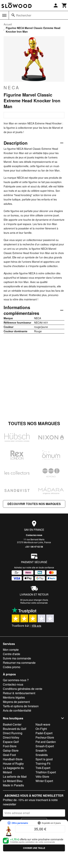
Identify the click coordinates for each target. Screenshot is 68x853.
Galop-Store (10, 750)
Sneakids (42, 755)
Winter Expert (44, 781)
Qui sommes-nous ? (16, 680)
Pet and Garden (46, 742)
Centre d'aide (11, 654)
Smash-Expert (45, 746)
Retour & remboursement (19, 693)
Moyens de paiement (16, 702)
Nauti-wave (43, 724)
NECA (12, 87)
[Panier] (64, 5)
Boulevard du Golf (14, 729)
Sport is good (44, 759)
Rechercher (23, 15)
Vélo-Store (42, 776)
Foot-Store (10, 746)
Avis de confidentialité (17, 710)
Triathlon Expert (46, 772)
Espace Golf (11, 742)
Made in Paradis (13, 785)
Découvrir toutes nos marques (34, 504)
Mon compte (11, 649)
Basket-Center (12, 724)
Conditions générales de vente (22, 689)
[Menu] (4, 15)
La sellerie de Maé (15, 776)
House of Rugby (13, 763)
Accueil (8, 24)
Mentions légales (14, 697)
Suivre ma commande (17, 658)
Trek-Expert (43, 768)
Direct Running (12, 733)
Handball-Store (12, 759)
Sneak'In (41, 750)
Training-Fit (43, 763)
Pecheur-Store (45, 737)
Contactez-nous (34, 535)
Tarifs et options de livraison (21, 706)
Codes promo (11, 667)
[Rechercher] (13, 15)
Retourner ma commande (19, 663)
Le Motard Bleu (12, 781)
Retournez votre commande (34, 602)
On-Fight (41, 729)
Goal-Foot (9, 755)
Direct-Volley (11, 737)
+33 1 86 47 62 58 (34, 546)
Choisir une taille (34, 848)
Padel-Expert (44, 733)
